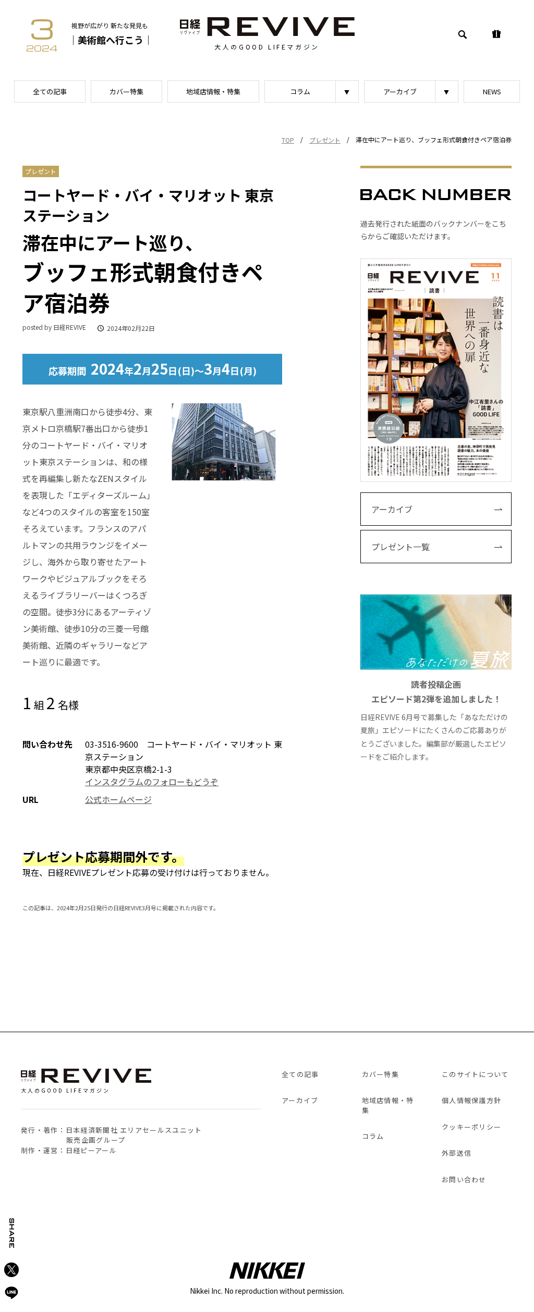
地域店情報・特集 (213, 91)
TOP (288, 139)
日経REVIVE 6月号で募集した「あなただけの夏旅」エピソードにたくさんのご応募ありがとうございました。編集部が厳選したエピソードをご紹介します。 (434, 720)
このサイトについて (475, 1074)
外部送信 (456, 1153)
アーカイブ (400, 91)
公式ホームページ (118, 799)
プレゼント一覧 (400, 546)
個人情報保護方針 (471, 1100)
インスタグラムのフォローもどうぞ (152, 781)
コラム (300, 91)
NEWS (492, 91)
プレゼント (325, 139)
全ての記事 (50, 91)
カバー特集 (126, 91)
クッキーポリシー (471, 1127)
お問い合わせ (464, 1179)
